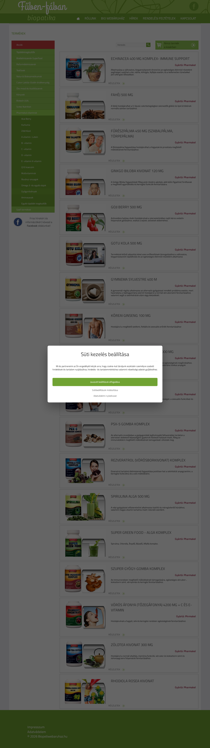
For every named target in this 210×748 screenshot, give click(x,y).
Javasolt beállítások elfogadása (105, 382)
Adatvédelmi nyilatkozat (105, 395)
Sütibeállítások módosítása (105, 390)
